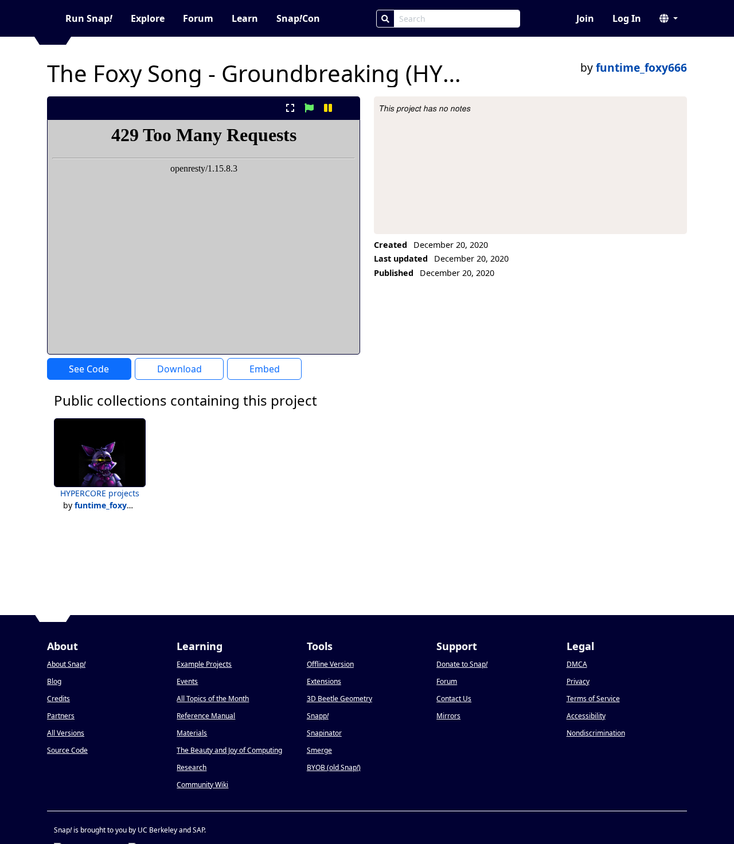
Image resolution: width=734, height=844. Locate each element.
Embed (264, 369)
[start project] (308, 108)
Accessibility (586, 716)
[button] (668, 18)
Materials (192, 733)
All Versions (65, 733)
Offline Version (330, 664)
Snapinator (324, 733)
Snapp (318, 716)
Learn (245, 18)
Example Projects (204, 664)
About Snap (66, 664)
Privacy (578, 681)
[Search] (385, 19)
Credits (58, 698)
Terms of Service (593, 698)
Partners (61, 716)
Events (187, 681)
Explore (148, 18)
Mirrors (448, 716)
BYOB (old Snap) (334, 767)
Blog (54, 681)
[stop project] (347, 108)
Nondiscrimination (596, 733)
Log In (626, 18)
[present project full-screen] (290, 108)
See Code (89, 369)
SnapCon (298, 18)
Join (585, 18)
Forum (198, 18)
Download (179, 369)
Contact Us (453, 698)
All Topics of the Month (213, 698)
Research (191, 767)
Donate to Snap (461, 664)
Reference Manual (206, 716)
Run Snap (88, 18)
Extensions (324, 681)
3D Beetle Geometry (339, 698)
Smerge (319, 750)
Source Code (67, 750)
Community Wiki (202, 784)
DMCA (577, 664)
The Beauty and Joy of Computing (229, 750)
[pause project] (328, 108)
